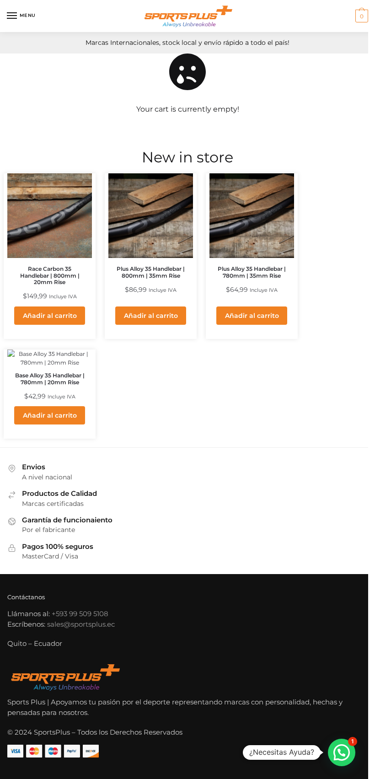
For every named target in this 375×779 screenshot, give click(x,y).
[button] (341, 752)
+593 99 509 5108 (80, 613)
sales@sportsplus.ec (81, 624)
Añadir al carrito (50, 316)
